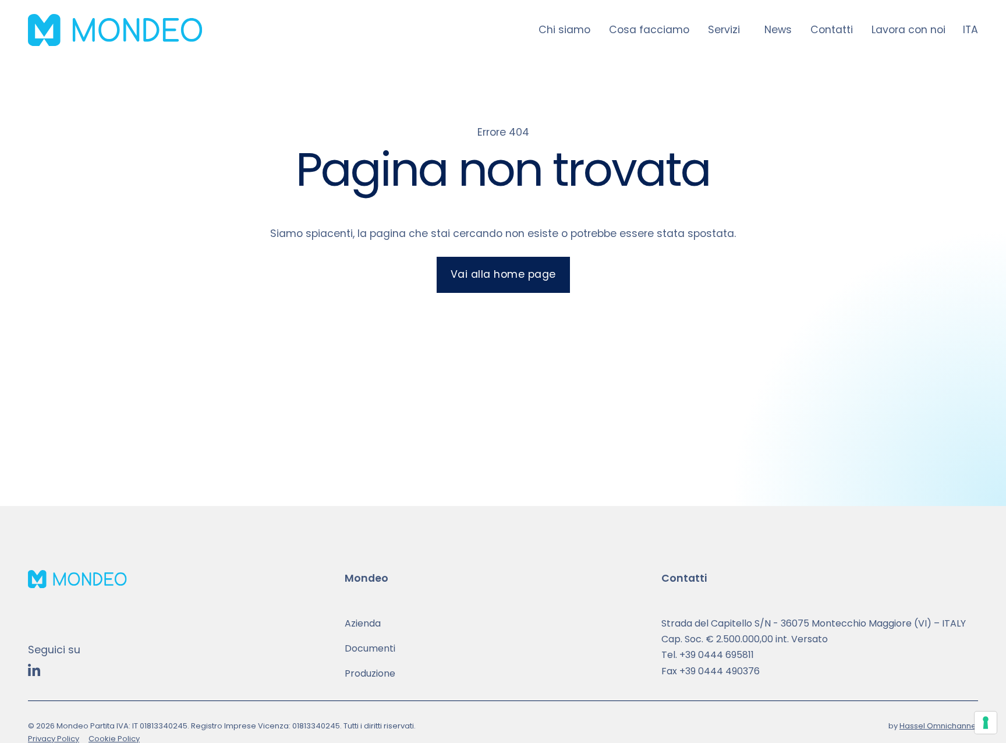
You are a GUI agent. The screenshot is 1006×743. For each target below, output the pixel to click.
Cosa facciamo (649, 30)
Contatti (831, 30)
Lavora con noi (908, 30)
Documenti (370, 648)
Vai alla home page (503, 274)
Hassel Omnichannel (938, 725)
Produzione (370, 673)
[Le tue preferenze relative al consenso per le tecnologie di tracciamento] (986, 723)
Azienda (363, 623)
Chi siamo (564, 30)
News (778, 30)
